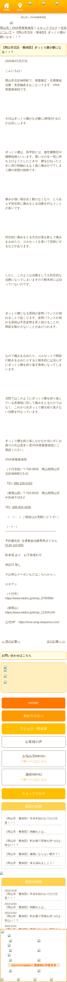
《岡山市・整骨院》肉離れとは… (26, 831)
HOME (33, 703)
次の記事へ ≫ (56, 641)
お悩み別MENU (33, 758)
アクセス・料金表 (33, 729)
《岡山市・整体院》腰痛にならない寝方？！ (32, 854)
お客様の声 (33, 742)
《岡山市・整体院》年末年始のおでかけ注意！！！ (31, 820)
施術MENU (33, 777)
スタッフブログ (33, 793)
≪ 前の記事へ (11, 641)
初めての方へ (33, 716)
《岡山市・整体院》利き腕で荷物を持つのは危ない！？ (32, 843)
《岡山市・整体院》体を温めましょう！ (30, 862)
